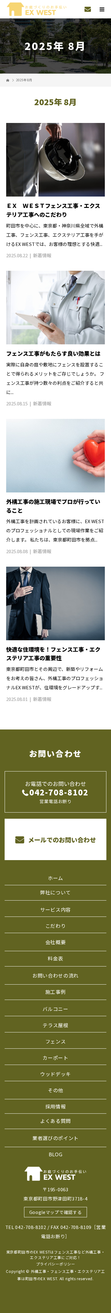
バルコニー (55, 1009)
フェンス (55, 1041)
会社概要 (55, 942)
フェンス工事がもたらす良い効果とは (53, 353)
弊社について (55, 892)
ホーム (55, 878)
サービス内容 (55, 909)
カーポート (55, 1057)
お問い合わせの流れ (55, 975)
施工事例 (55, 991)
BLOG (56, 1154)
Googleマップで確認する (55, 1212)
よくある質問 (55, 1120)
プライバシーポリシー (55, 1263)
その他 (55, 1090)
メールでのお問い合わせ (61, 839)
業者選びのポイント (55, 1138)
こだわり (55, 925)
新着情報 (42, 255)
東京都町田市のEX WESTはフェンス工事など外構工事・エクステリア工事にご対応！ (55, 1254)
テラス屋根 (55, 1025)
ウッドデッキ (55, 1074)
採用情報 (55, 1106)
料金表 (55, 958)
